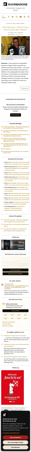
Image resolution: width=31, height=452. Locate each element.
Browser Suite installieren (15, 273)
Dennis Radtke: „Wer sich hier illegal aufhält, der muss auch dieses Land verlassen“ (16, 178)
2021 (12, 318)
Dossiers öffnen (6, 324)
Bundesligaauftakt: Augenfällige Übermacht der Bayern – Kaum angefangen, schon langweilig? (16, 287)
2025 (12, 315)
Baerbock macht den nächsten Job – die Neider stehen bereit (16, 152)
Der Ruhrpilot (6, 149)
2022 (5, 318)
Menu (4, 17)
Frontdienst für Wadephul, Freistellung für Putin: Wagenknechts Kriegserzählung (16, 135)
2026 (5, 315)
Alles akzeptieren (15, 437)
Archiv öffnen (15, 310)
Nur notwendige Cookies (15, 442)
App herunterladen (15, 270)
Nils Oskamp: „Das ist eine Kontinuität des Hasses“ (15, 28)
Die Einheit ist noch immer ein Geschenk (15, 335)
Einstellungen (15, 447)
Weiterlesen (25, 88)
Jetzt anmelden (15, 115)
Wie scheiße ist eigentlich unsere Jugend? (15, 356)
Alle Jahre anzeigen (7, 326)
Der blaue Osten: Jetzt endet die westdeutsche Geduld (16, 225)
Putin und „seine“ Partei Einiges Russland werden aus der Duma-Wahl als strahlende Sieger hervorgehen (14, 140)
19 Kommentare (19, 34)
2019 (25, 318)
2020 (18, 318)
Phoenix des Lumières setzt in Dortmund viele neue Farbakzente (16, 345)
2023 (25, 315)
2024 (18, 315)
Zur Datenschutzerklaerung (11, 433)
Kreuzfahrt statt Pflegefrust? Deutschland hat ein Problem (15, 131)
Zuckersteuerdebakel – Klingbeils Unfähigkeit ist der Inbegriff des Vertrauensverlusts (16, 127)
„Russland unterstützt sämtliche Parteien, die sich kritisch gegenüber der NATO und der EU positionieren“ (15, 145)
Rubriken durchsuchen (8, 322)
